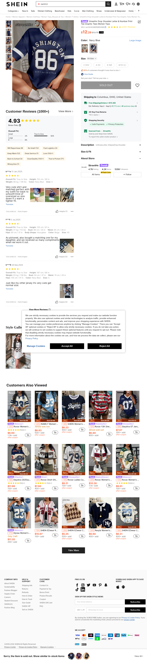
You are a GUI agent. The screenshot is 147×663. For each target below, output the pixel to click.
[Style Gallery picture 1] (18, 351)
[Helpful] (57, 211)
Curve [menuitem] (76, 11)
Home (8, 17)
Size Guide (26, 603)
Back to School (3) (14, 159)
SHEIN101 (8, 604)
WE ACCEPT (80, 630)
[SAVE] (137, 85)
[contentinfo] (110, 637)
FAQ (41, 606)
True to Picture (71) (56, 159)
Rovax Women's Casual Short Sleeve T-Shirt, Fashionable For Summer (19, 426)
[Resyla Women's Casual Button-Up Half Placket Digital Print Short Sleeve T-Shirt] (100, 513)
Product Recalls (46, 596)
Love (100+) (48, 153)
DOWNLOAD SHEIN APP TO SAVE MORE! (130, 580)
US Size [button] (90, 58)
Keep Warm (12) (13, 153)
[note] (19, 420)
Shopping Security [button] (96, 120)
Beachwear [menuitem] (60, 11)
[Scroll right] (139, 11)
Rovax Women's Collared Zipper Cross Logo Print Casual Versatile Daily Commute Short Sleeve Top (100, 480)
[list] (94, 587)
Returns (25, 589)
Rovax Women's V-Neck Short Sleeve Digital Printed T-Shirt (128, 480)
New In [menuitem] (25, 11)
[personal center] (116, 4)
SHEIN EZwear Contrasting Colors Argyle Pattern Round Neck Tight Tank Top (73, 530)
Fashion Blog (9, 608)
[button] (133, 4)
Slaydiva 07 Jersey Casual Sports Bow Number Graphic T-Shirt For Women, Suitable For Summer (128, 426)
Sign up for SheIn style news (89, 597)
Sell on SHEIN (27, 610)
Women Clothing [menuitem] (45, 11)
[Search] (108, 4)
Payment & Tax (45, 589)
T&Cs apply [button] (93, 115)
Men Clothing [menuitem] (88, 11)
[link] (121, 4)
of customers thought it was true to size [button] (101, 70)
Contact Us (44, 585)
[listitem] (19, 415)
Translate (9, 204)
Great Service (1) (31, 153)
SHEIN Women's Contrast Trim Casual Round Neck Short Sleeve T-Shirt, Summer (73, 424)
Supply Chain (9, 594)
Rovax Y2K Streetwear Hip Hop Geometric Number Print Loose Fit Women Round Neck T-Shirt (100, 426)
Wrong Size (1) (13, 164)
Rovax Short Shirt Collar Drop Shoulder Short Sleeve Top (46, 480)
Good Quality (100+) (35, 159)
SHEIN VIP (26, 606)
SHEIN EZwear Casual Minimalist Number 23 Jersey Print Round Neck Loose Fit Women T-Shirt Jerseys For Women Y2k (128, 530)
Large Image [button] (135, 40)
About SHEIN (9, 583)
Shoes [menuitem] (99, 11)
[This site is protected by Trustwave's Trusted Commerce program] (77, 644)
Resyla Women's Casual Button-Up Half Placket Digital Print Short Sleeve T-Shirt (100, 530)
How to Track (27, 599)
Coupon (43, 599)
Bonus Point (44, 592)
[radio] (84, 48)
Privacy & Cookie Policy (130, 618)
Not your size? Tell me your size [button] (94, 78)
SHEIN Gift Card (46, 603)
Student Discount (11, 601)
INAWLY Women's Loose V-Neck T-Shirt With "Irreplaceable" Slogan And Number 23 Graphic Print (46, 424)
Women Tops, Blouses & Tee (52, 17)
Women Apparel (18, 17)
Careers (7, 597)
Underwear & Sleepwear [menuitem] (115, 11)
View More (73, 550)
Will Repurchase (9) (15, 148)
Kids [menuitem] (69, 11)
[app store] (118, 588)
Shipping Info (27, 585)
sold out (106, 85)
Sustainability (9, 587)
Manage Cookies (47, 647)
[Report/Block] (72, 211)
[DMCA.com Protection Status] (83, 644)
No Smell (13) (33, 148)
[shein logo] (16, 4)
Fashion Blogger (10, 590)
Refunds (25, 592)
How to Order (27, 596)
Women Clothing (32, 17)
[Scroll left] (135, 11)
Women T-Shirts (71, 17)
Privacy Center (10, 647)
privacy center (129, 620)
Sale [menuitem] (33, 11)
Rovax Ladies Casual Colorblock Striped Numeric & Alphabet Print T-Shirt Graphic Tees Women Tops (73, 480)
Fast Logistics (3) (50, 148)
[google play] (123, 588)
